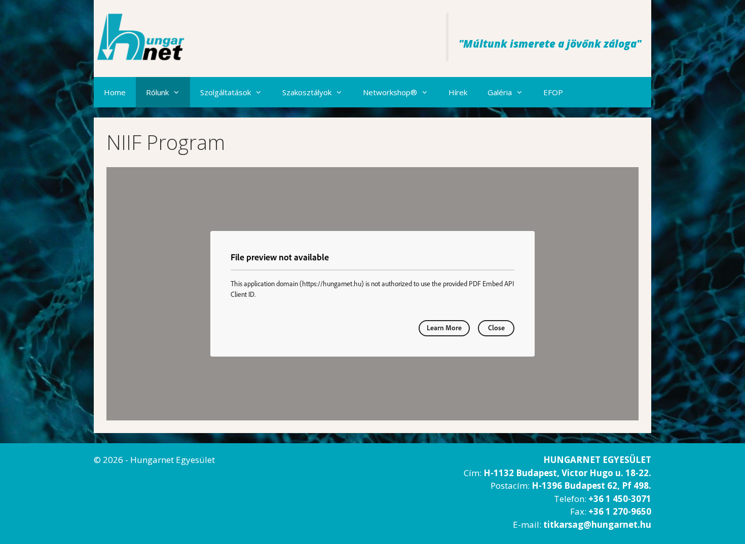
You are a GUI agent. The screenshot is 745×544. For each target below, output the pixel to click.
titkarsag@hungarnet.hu (597, 524)
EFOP (553, 92)
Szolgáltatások (225, 92)
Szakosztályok (306, 92)
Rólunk (157, 92)
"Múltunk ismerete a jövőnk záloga (548, 43)
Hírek (458, 92)
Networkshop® (390, 92)
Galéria (500, 92)
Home (115, 92)
